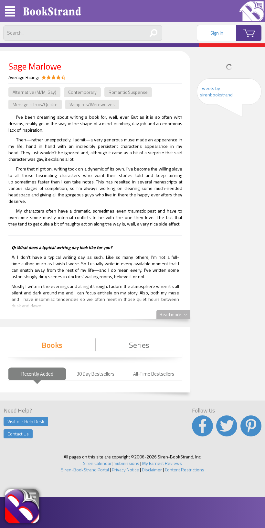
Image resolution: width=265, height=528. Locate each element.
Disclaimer (152, 469)
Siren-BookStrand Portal (85, 469)
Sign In (216, 32)
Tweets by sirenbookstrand (216, 91)
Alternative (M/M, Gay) (34, 92)
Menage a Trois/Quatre (35, 104)
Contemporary (82, 92)
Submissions (126, 463)
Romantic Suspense (128, 92)
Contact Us (18, 433)
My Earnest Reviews (162, 463)
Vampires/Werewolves (92, 104)
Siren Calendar (97, 463)
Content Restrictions (184, 469)
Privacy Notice (125, 469)
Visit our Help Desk (25, 421)
